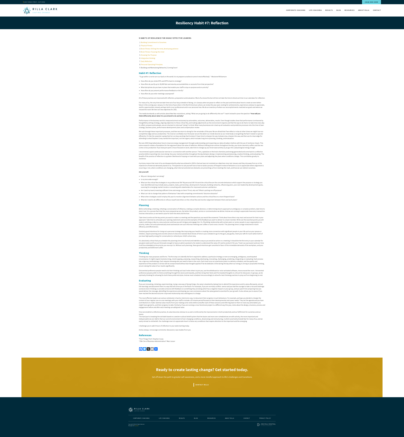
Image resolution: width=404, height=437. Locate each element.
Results (329, 10)
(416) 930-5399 (371, 2)
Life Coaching (315, 10)
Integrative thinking (148, 58)
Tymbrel (136, 425)
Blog (338, 10)
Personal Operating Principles (152, 64)
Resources (350, 10)
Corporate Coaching (295, 10)
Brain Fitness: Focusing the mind (152, 52)
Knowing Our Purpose (149, 55)
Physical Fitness (146, 45)
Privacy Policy (265, 418)
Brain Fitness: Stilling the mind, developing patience (159, 49)
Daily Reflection (146, 61)
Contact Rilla (202, 385)
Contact (377, 10)
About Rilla (363, 10)
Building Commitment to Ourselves (153, 42)
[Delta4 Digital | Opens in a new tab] (266, 426)
